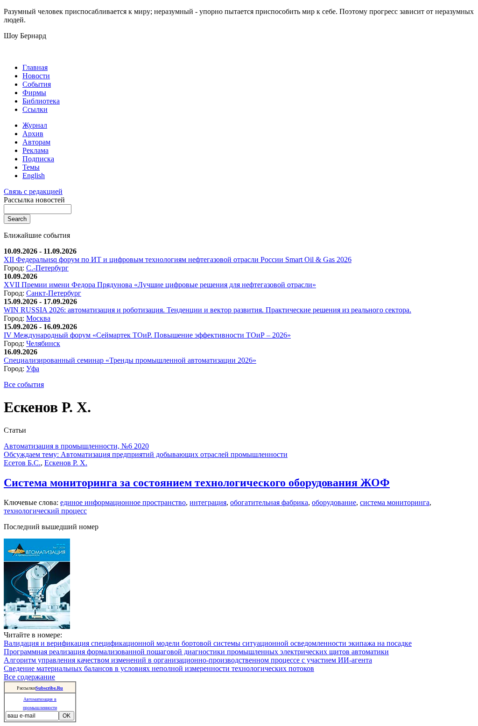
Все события (24, 384)
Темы (31, 167)
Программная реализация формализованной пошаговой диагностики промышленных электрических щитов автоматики (196, 652)
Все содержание (29, 677)
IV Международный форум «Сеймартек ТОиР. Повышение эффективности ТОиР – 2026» (147, 335)
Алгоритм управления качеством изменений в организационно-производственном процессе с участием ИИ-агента (188, 660)
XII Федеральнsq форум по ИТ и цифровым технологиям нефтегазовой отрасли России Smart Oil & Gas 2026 (177, 259)
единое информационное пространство (123, 502)
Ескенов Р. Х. (65, 463)
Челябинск (43, 343)
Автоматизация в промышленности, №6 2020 (76, 446)
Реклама (35, 150)
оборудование (334, 502)
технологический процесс (45, 511)
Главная (35, 67)
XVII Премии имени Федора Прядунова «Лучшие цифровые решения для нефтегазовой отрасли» (160, 285)
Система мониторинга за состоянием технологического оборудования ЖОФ (197, 483)
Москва (38, 318)
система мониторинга (394, 502)
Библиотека (41, 101)
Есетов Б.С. (22, 463)
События (36, 84)
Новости (36, 76)
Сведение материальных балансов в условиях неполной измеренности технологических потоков (159, 668)
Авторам (36, 142)
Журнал (34, 125)
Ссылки (35, 109)
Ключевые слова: (32, 502)
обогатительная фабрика (269, 502)
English (33, 176)
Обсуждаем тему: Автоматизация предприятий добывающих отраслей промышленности (146, 454)
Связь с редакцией (33, 191)
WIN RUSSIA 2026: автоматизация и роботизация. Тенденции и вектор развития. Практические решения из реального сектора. (207, 310)
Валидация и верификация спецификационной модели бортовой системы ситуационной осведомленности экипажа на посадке (208, 643)
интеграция (208, 502)
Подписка (38, 159)
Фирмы (34, 93)
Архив (32, 134)
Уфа (32, 369)
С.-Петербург (47, 268)
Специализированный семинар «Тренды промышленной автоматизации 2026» (130, 360)
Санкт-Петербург (53, 293)
